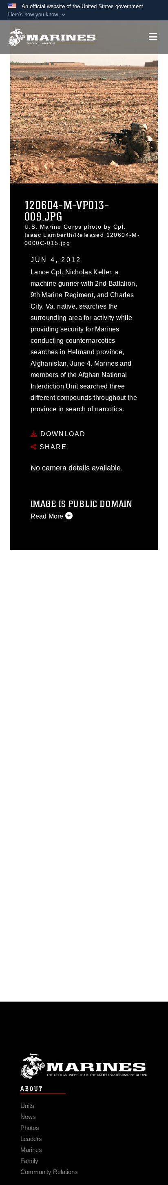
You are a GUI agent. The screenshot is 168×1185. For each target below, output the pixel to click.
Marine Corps (84, 1066)
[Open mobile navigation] (153, 37)
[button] (37, 15)
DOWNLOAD (62, 433)
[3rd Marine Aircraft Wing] (52, 37)
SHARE (52, 447)
